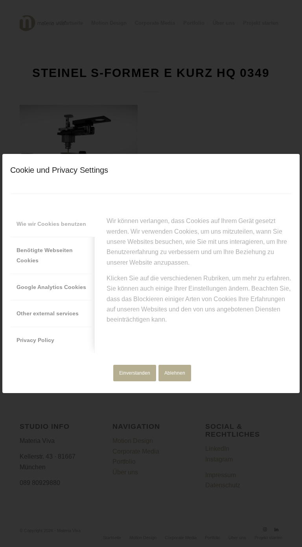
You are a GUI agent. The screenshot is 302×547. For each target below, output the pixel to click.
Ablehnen (174, 373)
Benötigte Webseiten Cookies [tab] (45, 255)
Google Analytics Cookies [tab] (51, 287)
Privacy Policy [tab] (35, 340)
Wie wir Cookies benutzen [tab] (51, 224)
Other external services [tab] (48, 313)
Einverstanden (134, 373)
